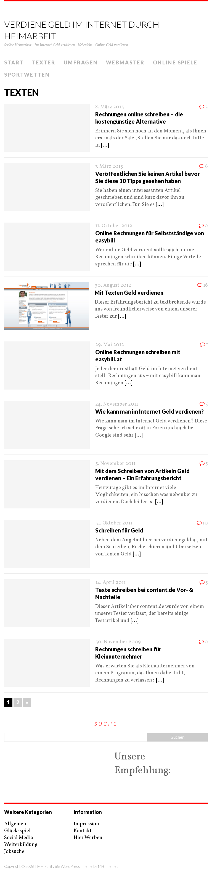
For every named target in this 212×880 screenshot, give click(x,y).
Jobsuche (14, 851)
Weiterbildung (21, 844)
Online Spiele (175, 62)
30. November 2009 (118, 642)
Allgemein (16, 824)
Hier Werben (88, 837)
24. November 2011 (116, 404)
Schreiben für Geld (119, 530)
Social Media (18, 837)
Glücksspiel (17, 830)
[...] (105, 145)
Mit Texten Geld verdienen (129, 292)
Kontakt (83, 830)
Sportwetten (27, 75)
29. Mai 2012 (109, 344)
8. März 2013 (109, 107)
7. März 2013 (109, 166)
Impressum (86, 824)
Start (14, 62)
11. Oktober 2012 (113, 226)
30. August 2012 (113, 285)
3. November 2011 (115, 463)
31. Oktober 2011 (113, 523)
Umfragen (81, 62)
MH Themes (108, 866)
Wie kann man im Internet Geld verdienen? (149, 411)
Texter (43, 62)
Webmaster (125, 62)
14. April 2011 (110, 582)
